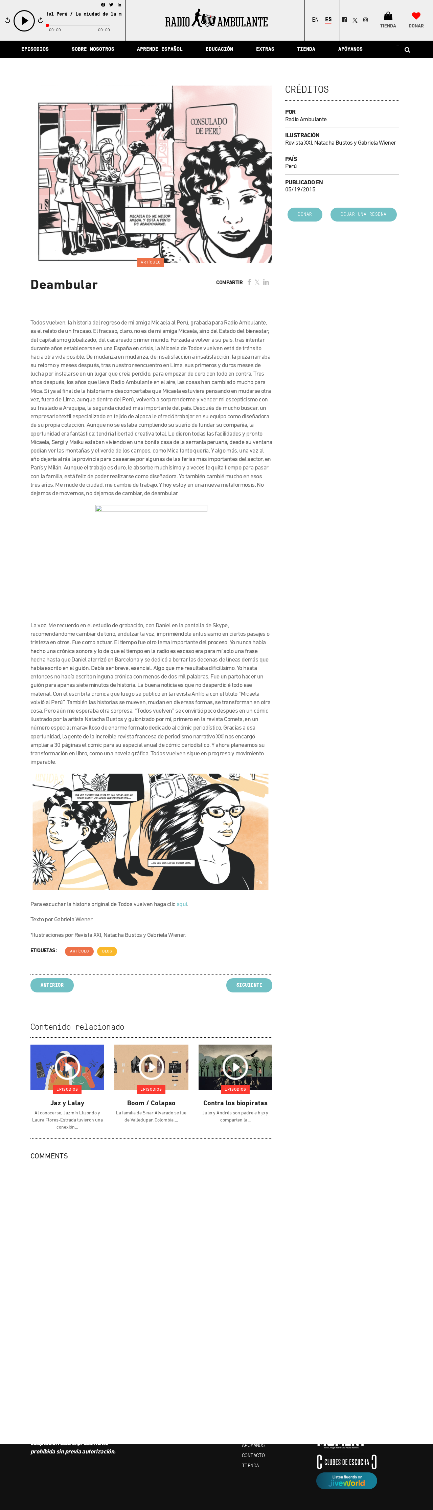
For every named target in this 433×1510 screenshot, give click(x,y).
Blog (107, 951)
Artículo (79, 951)
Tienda (250, 1466)
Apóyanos (253, 1445)
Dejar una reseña (364, 214)
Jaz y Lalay (67, 1103)
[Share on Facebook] (249, 282)
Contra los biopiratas (235, 1103)
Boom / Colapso (151, 1103)
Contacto (253, 1455)
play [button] (24, 31)
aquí (182, 905)
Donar (305, 214)
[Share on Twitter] (257, 282)
